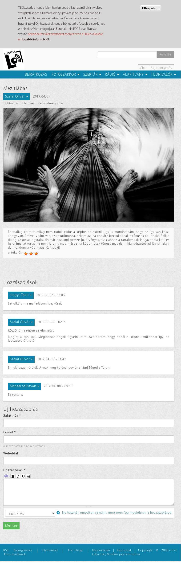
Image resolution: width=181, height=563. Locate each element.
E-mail (9, 432)
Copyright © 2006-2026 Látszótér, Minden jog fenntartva (134, 552)
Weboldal (10, 453)
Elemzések (50, 550)
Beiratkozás (36, 75)
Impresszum (101, 550)
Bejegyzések (23, 550)
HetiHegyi (75, 550)
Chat (143, 68)
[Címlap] (15, 59)
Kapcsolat (124, 550)
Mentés (11, 526)
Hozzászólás (14, 470)
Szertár (90, 75)
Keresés (165, 54)
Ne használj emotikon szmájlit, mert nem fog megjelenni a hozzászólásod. (116, 512)
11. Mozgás (11, 103)
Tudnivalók (162, 75)
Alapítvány (133, 75)
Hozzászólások (15, 554)
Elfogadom (150, 8)
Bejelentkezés (161, 68)
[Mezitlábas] (88, 165)
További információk (35, 39)
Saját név (12, 415)
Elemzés (28, 103)
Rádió (110, 75)
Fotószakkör (64, 75)
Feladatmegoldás (51, 103)
